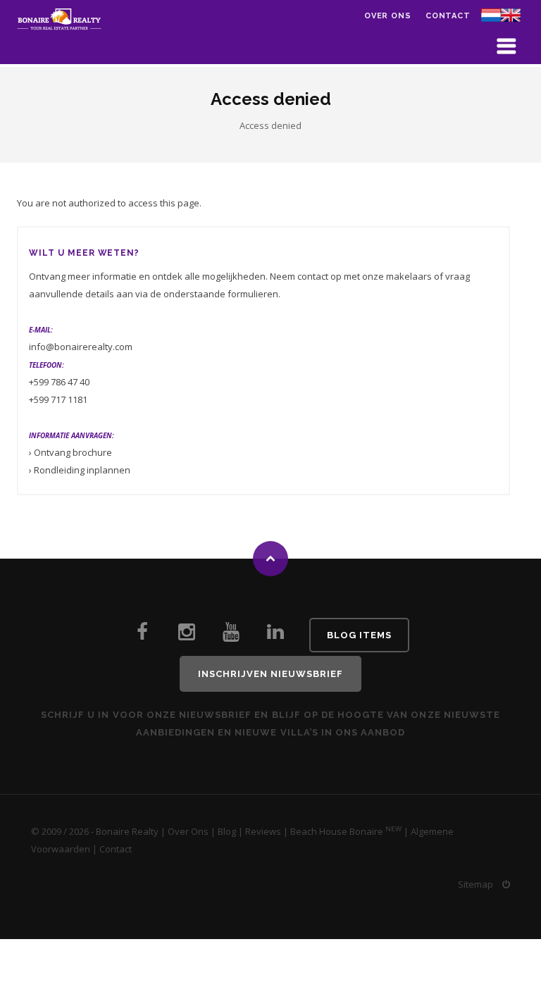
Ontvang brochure (73, 452)
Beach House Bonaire (336, 831)
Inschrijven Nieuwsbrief (271, 674)
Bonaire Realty (127, 831)
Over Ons (188, 831)
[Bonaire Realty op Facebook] (142, 635)
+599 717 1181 (58, 399)
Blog (227, 831)
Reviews (263, 831)
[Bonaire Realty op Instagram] (187, 635)
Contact (448, 15)
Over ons (387, 15)
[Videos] (231, 635)
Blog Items (359, 635)
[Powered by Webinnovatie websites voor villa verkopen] (506, 884)
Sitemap (475, 884)
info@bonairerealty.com (80, 346)
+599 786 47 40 (59, 381)
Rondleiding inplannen (82, 470)
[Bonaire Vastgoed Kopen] (275, 635)
